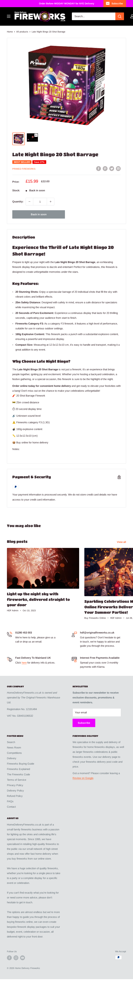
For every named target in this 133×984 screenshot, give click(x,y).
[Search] (119, 16)
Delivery (11, 758)
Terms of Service (16, 779)
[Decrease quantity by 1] (29, 201)
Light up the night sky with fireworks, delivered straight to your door (38, 599)
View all (122, 541)
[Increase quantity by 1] (50, 201)
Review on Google (83, 778)
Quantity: (18, 201)
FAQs (10, 801)
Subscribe (117, 3)
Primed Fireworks (24, 169)
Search (11, 742)
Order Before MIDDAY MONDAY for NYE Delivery (66, 3)
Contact (11, 806)
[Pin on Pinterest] (105, 168)
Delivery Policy (15, 790)
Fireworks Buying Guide (20, 763)
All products (22, 31)
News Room (14, 747)
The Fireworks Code (18, 774)
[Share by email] (118, 168)
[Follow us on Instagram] (16, 957)
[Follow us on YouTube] (22, 957)
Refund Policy (15, 795)
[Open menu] (8, 16)
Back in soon (39, 214)
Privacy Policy (15, 785)
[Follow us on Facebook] (9, 957)
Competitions (14, 752)
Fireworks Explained (18, 769)
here (24, 662)
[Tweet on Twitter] (111, 168)
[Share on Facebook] (98, 168)
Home (10, 31)
